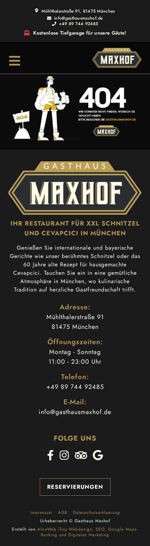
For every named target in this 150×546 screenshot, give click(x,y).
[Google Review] (98, 455)
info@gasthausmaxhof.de (78, 18)
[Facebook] (50, 455)
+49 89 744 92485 (78, 24)
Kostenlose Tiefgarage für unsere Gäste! (80, 32)
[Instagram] (64, 455)
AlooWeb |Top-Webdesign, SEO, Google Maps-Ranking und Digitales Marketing (87, 532)
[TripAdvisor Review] (81, 455)
